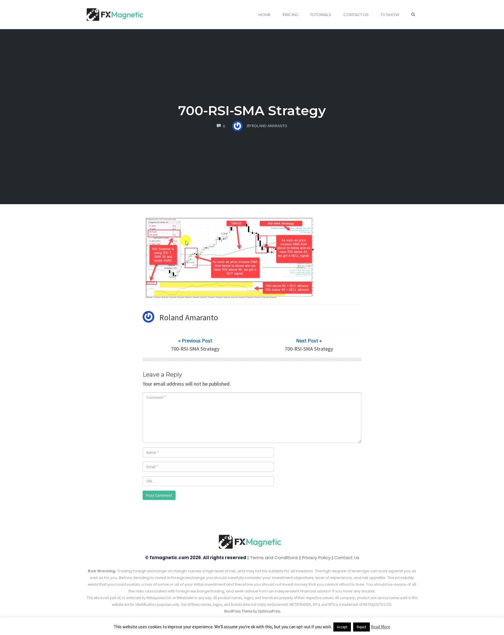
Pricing (290, 14)
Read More (380, 626)
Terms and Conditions (274, 557)
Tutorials (320, 14)
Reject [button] (361, 626)
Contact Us (356, 14)
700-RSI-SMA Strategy (252, 110)
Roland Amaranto (189, 317)
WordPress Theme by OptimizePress (252, 611)
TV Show (390, 14)
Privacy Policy (316, 557)
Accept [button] (342, 626)
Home (264, 14)
